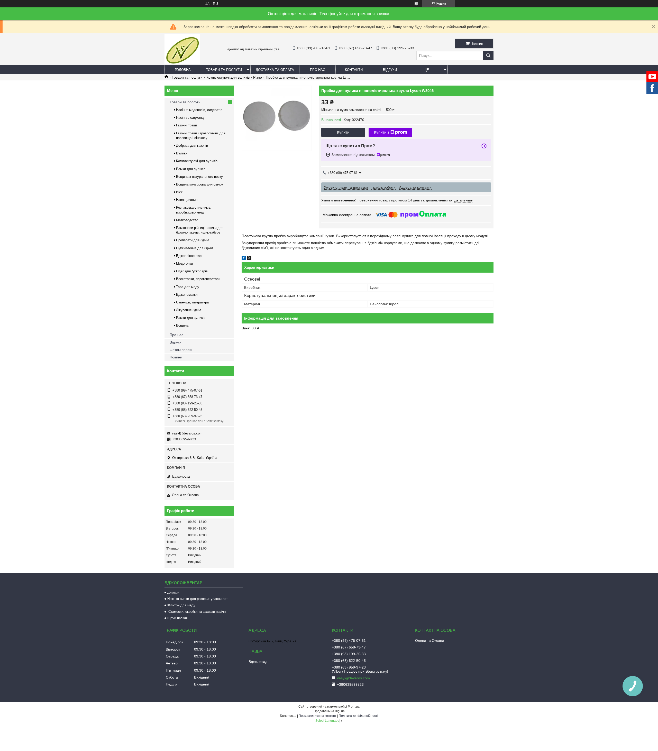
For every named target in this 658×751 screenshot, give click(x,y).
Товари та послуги (224, 70)
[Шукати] (488, 55)
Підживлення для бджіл (194, 248)
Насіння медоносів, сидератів (199, 110)
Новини (176, 357)
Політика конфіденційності (358, 716)
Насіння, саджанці (190, 117)
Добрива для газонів (192, 145)
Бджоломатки (186, 294)
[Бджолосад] (182, 63)
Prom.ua (354, 706)
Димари (173, 592)
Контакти (354, 70)
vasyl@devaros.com (187, 433)
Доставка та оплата (275, 70)
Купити (343, 132)
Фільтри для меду (181, 605)
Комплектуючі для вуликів (228, 77)
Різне (257, 77)
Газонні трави (186, 125)
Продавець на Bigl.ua (329, 711)
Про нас (317, 70)
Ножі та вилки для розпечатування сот (197, 599)
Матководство (187, 220)
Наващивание (186, 200)
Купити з (381, 132)
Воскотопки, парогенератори (198, 279)
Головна (183, 70)
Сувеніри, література (192, 302)
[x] (249, 258)
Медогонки (184, 263)
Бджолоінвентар (189, 256)
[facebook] (244, 258)
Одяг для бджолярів (192, 271)
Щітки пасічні (177, 618)
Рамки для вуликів (190, 169)
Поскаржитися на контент (317, 716)
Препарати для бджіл (192, 240)
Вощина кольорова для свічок (199, 184)
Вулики (181, 153)
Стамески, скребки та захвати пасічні (196, 612)
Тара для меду (187, 287)
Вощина (182, 325)
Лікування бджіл (188, 310)
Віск (179, 192)
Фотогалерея (181, 350)
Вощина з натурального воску (199, 177)
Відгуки (390, 70)
